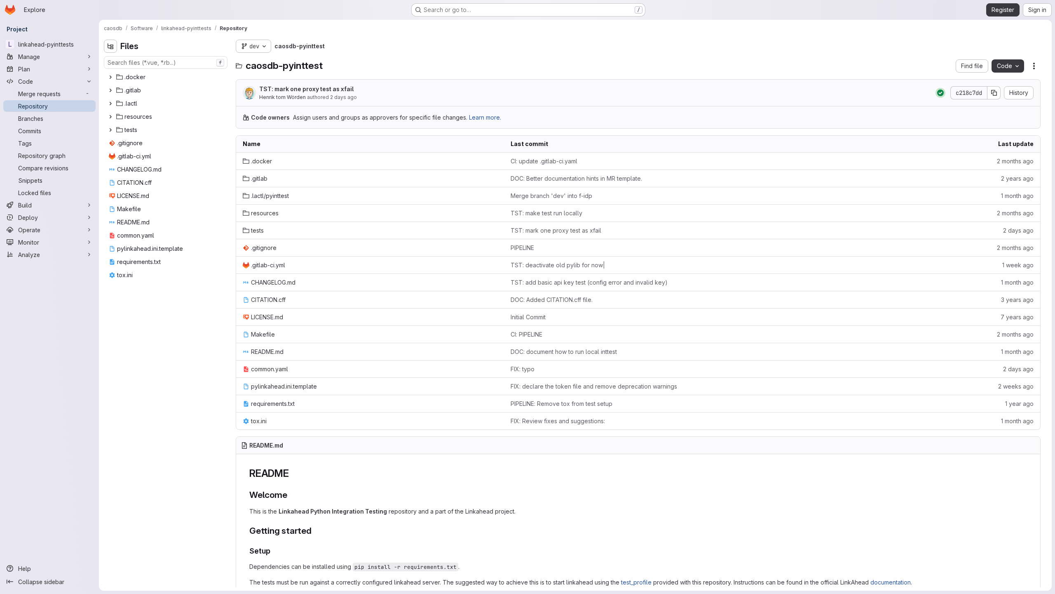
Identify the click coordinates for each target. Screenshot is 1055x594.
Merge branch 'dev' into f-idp (551, 195)
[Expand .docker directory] (110, 77)
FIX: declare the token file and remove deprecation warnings (594, 386)
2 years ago (1017, 178)
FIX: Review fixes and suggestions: (558, 420)
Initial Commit (528, 317)
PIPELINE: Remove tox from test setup (561, 403)
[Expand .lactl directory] (110, 103)
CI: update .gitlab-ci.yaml (544, 161)
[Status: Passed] (940, 93)
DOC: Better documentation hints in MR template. (576, 178)
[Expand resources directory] (110, 117)
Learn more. (485, 117)
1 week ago (1018, 265)
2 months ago (1015, 161)
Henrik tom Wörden (282, 97)
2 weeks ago (1016, 386)
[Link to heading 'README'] (294, 473)
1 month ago (1017, 195)
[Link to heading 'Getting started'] (316, 531)
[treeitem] (166, 77)
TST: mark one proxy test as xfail (306, 88)
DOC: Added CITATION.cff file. (552, 299)
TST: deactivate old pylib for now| (558, 265)
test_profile (636, 582)
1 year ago (1019, 403)
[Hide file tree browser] (110, 46)
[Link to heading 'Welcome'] (292, 495)
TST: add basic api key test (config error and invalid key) (589, 282)
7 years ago (1017, 317)
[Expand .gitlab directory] (110, 90)
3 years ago (1017, 299)
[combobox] (165, 62)
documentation (890, 582)
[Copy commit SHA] (994, 92)
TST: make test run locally (546, 213)
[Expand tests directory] (110, 130)
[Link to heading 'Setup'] (274, 551)
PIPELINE (522, 247)
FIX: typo (523, 368)
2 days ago (343, 97)
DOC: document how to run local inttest (564, 351)
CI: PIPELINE (526, 334)
